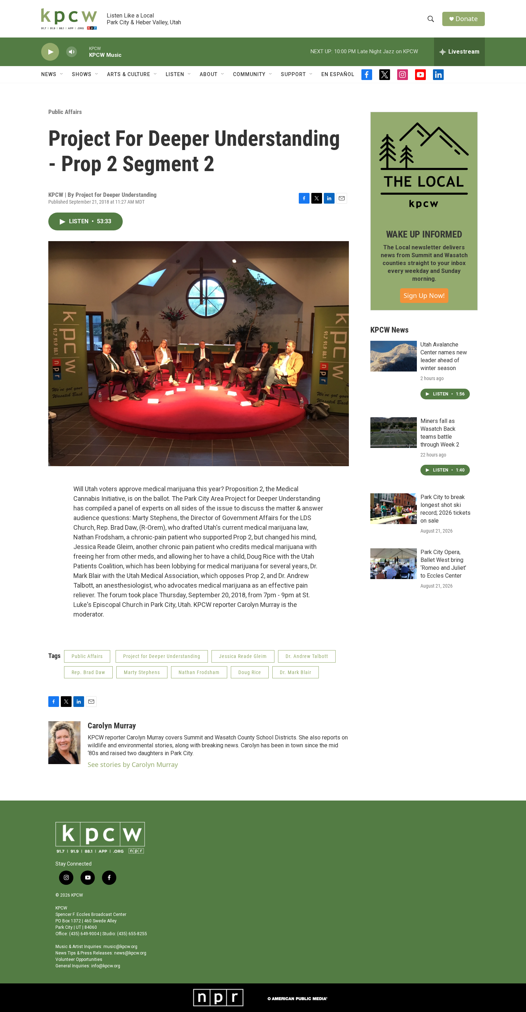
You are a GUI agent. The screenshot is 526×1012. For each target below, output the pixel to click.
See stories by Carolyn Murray (133, 764)
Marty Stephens (142, 672)
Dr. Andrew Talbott (307, 656)
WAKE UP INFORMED (424, 234)
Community (249, 74)
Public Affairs (65, 111)
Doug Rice (249, 672)
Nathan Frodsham (199, 672)
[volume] (71, 52)
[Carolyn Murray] (64, 742)
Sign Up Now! (424, 295)
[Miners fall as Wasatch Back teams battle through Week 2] (393, 432)
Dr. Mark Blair (295, 672)
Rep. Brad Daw (88, 672)
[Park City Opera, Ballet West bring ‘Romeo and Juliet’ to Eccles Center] (393, 563)
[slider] (83, 51)
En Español (337, 74)
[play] (50, 52)
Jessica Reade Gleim (243, 656)
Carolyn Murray (112, 725)
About (209, 74)
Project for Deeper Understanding (161, 656)
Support (293, 74)
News (49, 74)
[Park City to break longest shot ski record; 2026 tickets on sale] (393, 508)
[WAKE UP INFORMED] (424, 165)
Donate (467, 19)
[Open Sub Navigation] (62, 74)
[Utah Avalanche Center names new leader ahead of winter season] (393, 356)
